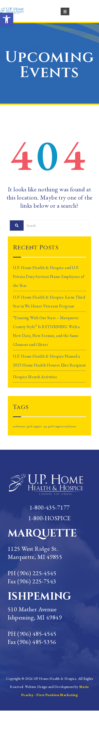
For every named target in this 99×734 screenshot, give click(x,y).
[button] (6, 19)
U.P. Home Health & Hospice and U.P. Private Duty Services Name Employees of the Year (48, 276)
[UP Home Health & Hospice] (15, 11)
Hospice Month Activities (35, 376)
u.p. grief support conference (59, 426)
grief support (34, 426)
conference (19, 426)
